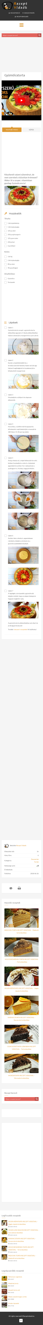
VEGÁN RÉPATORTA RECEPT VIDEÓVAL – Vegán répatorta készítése (21, 989)
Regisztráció (15, 13)
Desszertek (35, 859)
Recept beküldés (22, 16)
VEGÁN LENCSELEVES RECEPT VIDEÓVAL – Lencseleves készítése (23, 1231)
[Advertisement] (21, 52)
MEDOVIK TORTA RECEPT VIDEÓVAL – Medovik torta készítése (21, 931)
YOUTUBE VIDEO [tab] (12, 130)
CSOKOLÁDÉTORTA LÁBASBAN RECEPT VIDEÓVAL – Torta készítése (21, 1047)
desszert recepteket (20, 629)
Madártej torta (13, 1283)
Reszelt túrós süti (14, 1290)
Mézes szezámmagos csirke (17, 1297)
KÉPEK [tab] (31, 130)
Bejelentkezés (29, 13)
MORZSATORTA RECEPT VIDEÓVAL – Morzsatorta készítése (21, 1077)
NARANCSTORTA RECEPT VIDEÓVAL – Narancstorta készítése (21, 1018)
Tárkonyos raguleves (15, 1277)
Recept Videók (21, 845)
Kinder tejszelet (13, 1303)
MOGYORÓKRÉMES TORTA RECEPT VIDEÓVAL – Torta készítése (21, 960)
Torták (36, 862)
